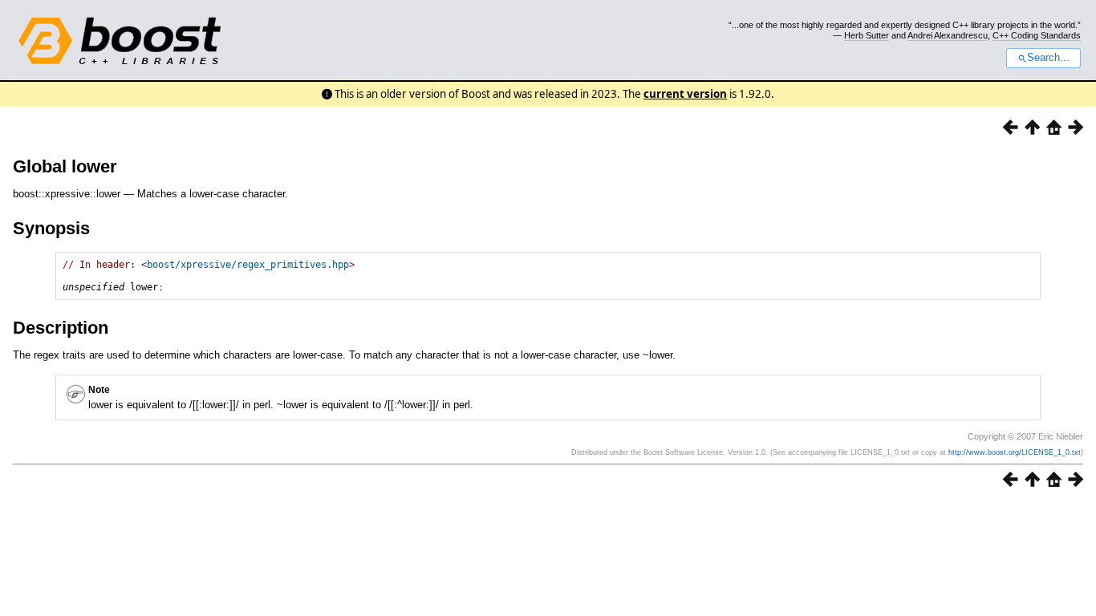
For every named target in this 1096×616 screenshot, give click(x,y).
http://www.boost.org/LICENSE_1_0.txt (1014, 452)
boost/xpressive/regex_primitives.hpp (248, 264)
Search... (1048, 57)
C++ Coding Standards (1036, 35)
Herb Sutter (866, 35)
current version (685, 94)
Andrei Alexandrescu (947, 35)
